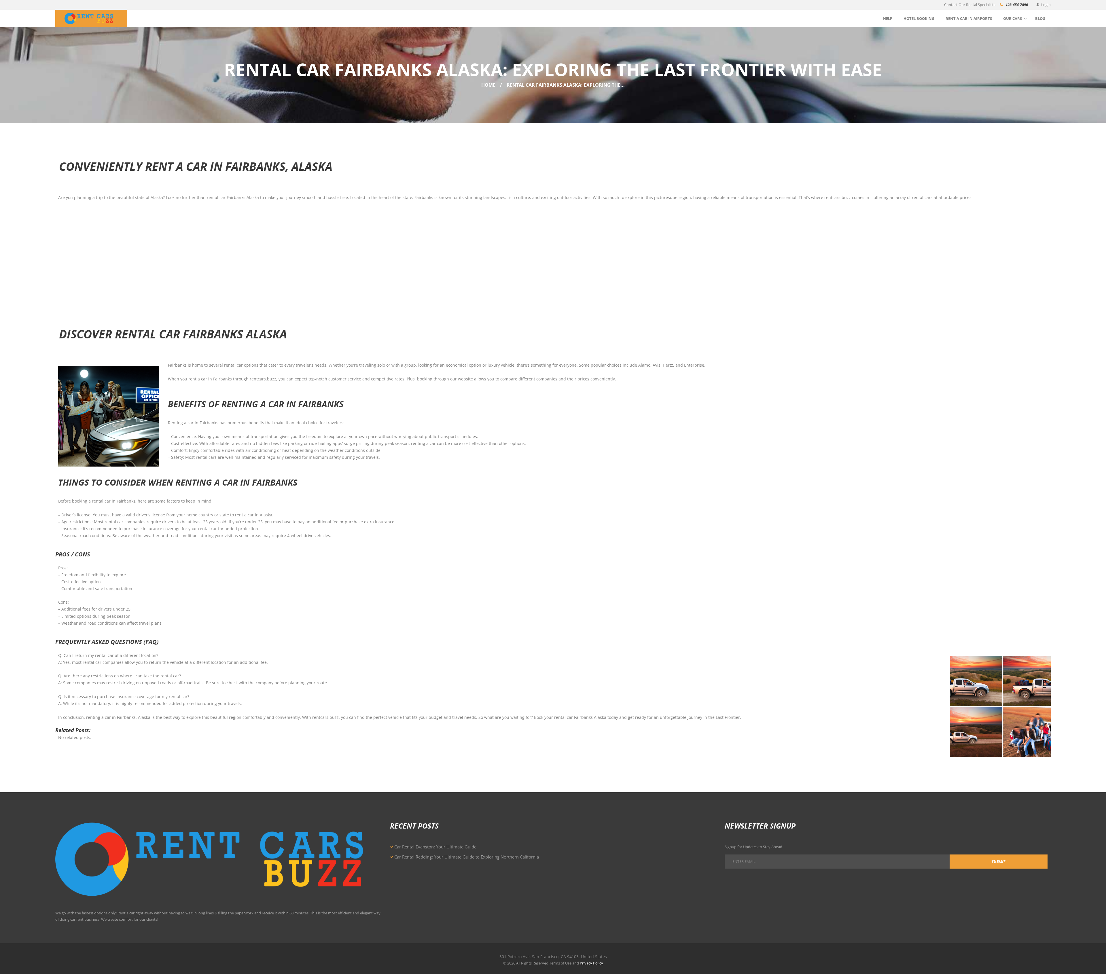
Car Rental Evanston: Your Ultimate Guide (435, 847)
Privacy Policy (591, 963)
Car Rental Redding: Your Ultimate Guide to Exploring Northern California (466, 857)
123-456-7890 (1016, 4)
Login (1046, 4)
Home (488, 85)
